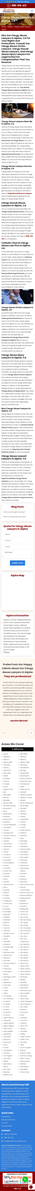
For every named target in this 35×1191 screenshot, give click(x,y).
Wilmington (24, 1066)
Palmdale (23, 841)
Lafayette (7, 1020)
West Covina (25, 1058)
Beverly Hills (7, 803)
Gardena (6, 936)
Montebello (24, 767)
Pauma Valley (25, 849)
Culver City (7, 871)
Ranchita (23, 882)
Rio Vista (23, 906)
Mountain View (25, 781)
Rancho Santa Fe (26, 893)
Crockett (6, 868)
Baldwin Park (8, 789)
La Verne (6, 1015)
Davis (5, 879)
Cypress (6, 874)
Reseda (23, 901)
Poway (22, 876)
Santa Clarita (25, 969)
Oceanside (24, 819)
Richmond (24, 903)
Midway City (7, 1075)
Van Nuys (23, 1042)
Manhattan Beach (7, 1065)
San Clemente (25, 920)
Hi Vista (6, 966)
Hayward (6, 958)
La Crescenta (8, 999)
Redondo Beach (26, 895)
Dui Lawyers (5, 1116)
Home (3, 27)
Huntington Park (9, 977)
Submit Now (17, 563)
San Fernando (25, 928)
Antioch (6, 781)
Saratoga (23, 977)
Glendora (6, 944)
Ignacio (6, 980)
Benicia (6, 797)
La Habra (6, 1001)
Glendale (6, 941)
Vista (22, 1045)
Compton (7, 854)
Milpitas (23, 759)
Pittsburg (23, 860)
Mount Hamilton (26, 778)
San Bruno (24, 914)
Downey (6, 890)
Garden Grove (8, 933)
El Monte (6, 898)
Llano (5, 1045)
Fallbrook (6, 920)
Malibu (5, 1061)
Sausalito (23, 982)
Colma (5, 852)
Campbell (7, 827)
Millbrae (23, 757)
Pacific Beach (25, 830)
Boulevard (7, 808)
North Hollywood (26, 803)
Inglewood (7, 982)
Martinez (6, 1072)
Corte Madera (8, 863)
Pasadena (24, 846)
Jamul (5, 990)
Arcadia (6, 784)
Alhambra (7, 770)
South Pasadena (26, 1001)
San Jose (23, 936)
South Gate (24, 999)
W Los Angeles (25, 1047)
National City (25, 789)
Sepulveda (24, 988)
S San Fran (24, 912)
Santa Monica (25, 971)
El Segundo (7, 901)
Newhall (23, 792)
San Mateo (24, 952)
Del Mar (6, 882)
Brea (5, 811)
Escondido (7, 912)
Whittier (23, 1064)
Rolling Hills (24, 909)
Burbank (6, 822)
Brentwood (7, 814)
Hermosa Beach (9, 963)
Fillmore (6, 925)
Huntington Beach (7, 972)
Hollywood (7, 969)
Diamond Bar (8, 884)
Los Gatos (7, 1058)
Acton (5, 754)
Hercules (6, 960)
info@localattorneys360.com (15, 1141)
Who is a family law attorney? (14, 517)
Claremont (7, 846)
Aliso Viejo (7, 773)
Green (5, 950)
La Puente (7, 1012)
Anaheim (6, 778)
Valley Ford (24, 1039)
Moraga (23, 770)
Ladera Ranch (8, 1018)
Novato (23, 811)
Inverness (7, 985)
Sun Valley (24, 1007)
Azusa (5, 787)
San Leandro (25, 944)
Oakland (23, 814)
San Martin (24, 950)
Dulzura (6, 893)
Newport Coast (26, 797)
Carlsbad (6, 838)
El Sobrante (7, 903)
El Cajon (6, 895)
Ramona (23, 879)
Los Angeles (7, 1056)
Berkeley (6, 800)
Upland (23, 1028)
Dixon (5, 887)
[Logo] (9, 10)
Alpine (10, 27)
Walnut (23, 1050)
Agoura (6, 759)
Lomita (5, 1047)
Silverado (23, 996)
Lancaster (7, 1037)
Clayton (6, 849)
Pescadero (24, 852)
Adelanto (6, 757)
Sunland (23, 1009)
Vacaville (23, 1031)
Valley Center (25, 1037)
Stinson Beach (25, 1004)
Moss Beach (24, 776)
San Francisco (25, 931)
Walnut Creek (25, 1053)
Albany (6, 767)
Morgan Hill (24, 773)
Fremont (6, 928)
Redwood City (25, 898)
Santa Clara (24, 966)
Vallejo (22, 1034)
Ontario (23, 822)
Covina (6, 865)
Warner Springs (26, 1056)
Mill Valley (24, 754)
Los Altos (6, 1053)
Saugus (22, 980)
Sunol (22, 1015)
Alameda (6, 765)
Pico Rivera (24, 854)
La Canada (7, 996)
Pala (21, 838)
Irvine (5, 988)
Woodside (24, 1069)
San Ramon (24, 960)
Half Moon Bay (8, 952)
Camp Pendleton (9, 825)
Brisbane (6, 816)
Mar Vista (6, 1069)
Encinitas (6, 909)
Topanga (23, 1018)
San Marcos (24, 947)
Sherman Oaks (25, 990)
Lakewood (7, 1034)
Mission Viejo (25, 762)
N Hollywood (24, 784)
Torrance (23, 1020)
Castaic (6, 841)
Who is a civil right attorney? (14, 512)
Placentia (23, 863)
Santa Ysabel (25, 974)
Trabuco (23, 1023)
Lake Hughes (8, 1031)
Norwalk (23, 808)
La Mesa (6, 1009)
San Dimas (24, 925)
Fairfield (6, 917)
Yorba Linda (24, 1072)
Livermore (7, 1042)
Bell (4, 792)
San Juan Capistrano (24, 940)
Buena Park (7, 819)
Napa (22, 787)
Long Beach (7, 1050)
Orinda (22, 827)
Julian (5, 993)
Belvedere (7, 795)
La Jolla (6, 1007)
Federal (6, 922)
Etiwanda (6, 914)
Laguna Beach (8, 1023)
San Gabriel (24, 933)
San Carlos (24, 917)
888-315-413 (19, 5)
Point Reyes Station (24, 869)
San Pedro (24, 955)
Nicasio (22, 800)
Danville (6, 876)
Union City (24, 1026)
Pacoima (23, 835)
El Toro (6, 906)
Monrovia (23, 765)
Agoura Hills (7, 762)
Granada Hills (8, 947)
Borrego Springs (9, 806)
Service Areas (6, 1126)
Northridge (24, 806)
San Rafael (24, 958)
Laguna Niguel (8, 1026)
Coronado (7, 860)
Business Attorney (8, 1120)
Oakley (22, 816)
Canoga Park (8, 833)
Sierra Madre (25, 993)
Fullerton (6, 931)
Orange (23, 825)
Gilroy (5, 939)
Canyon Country (9, 835)
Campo (6, 830)
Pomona (23, 874)
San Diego (24, 922)
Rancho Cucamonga (25, 888)
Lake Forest (7, 1028)
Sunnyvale (24, 1012)
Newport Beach (26, 795)
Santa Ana (24, 963)
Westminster (25, 1061)
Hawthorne (7, 955)
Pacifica (23, 833)
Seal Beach (24, 985)
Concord (6, 857)
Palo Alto (23, 844)
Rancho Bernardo (27, 884)
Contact (4, 1123)
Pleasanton (24, 865)
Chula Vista (7, 844)
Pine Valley (24, 857)
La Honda (6, 1004)
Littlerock (6, 1039)
